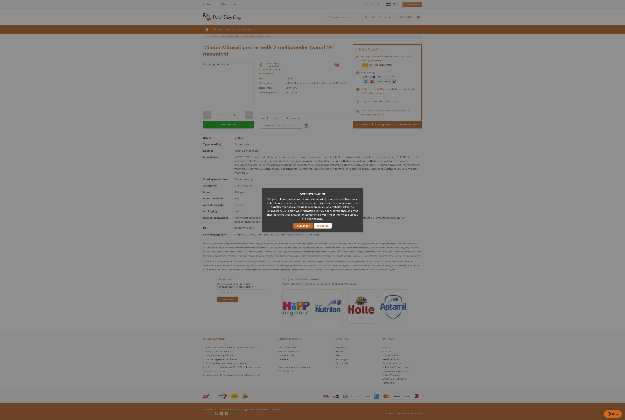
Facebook (226, 413)
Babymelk (341, 347)
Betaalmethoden (391, 359)
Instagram (217, 413)
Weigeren (322, 225)
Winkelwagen (406, 17)
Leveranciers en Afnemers (396, 371)
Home (209, 37)
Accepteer (303, 225)
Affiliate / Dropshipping (394, 379)
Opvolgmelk (342, 363)
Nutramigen (342, 359)
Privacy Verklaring (391, 375)
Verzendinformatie (391, 363)
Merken (339, 367)
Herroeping (388, 383)
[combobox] (343, 17)
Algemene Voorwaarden (256, 409)
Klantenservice (229, 4)
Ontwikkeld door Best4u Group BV (403, 413)
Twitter (221, 413)
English (395, 4)
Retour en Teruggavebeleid (396, 367)
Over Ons (387, 351)
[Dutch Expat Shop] (222, 17)
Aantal (219, 115)
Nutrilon (340, 351)
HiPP (338, 355)
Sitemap (276, 409)
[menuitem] (207, 29)
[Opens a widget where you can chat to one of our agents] (613, 414)
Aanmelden (412, 4)
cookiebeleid (314, 218)
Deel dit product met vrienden (280, 118)
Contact (207, 4)
